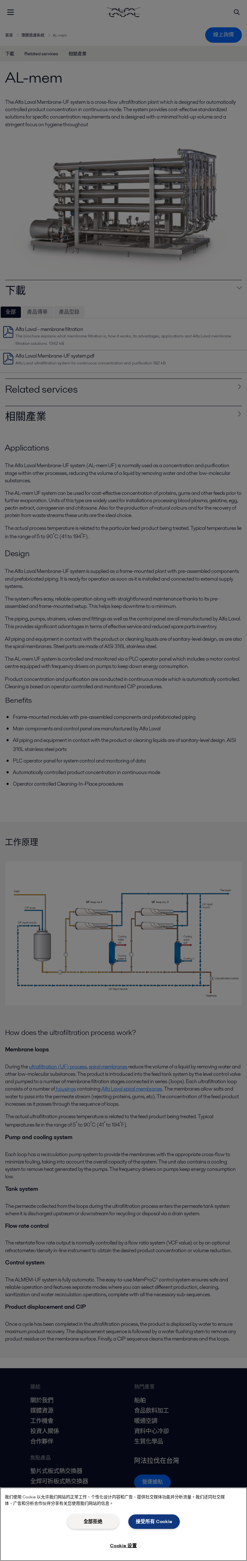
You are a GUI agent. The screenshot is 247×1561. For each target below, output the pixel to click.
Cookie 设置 (123, 1545)
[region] (123, 1524)
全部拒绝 (93, 1521)
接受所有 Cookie (154, 1521)
